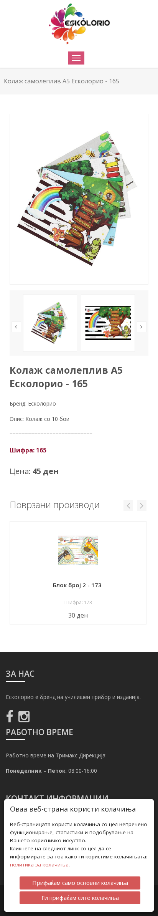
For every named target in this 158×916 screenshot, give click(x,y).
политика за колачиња (39, 864)
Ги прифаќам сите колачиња (80, 897)
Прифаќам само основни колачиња (80, 882)
